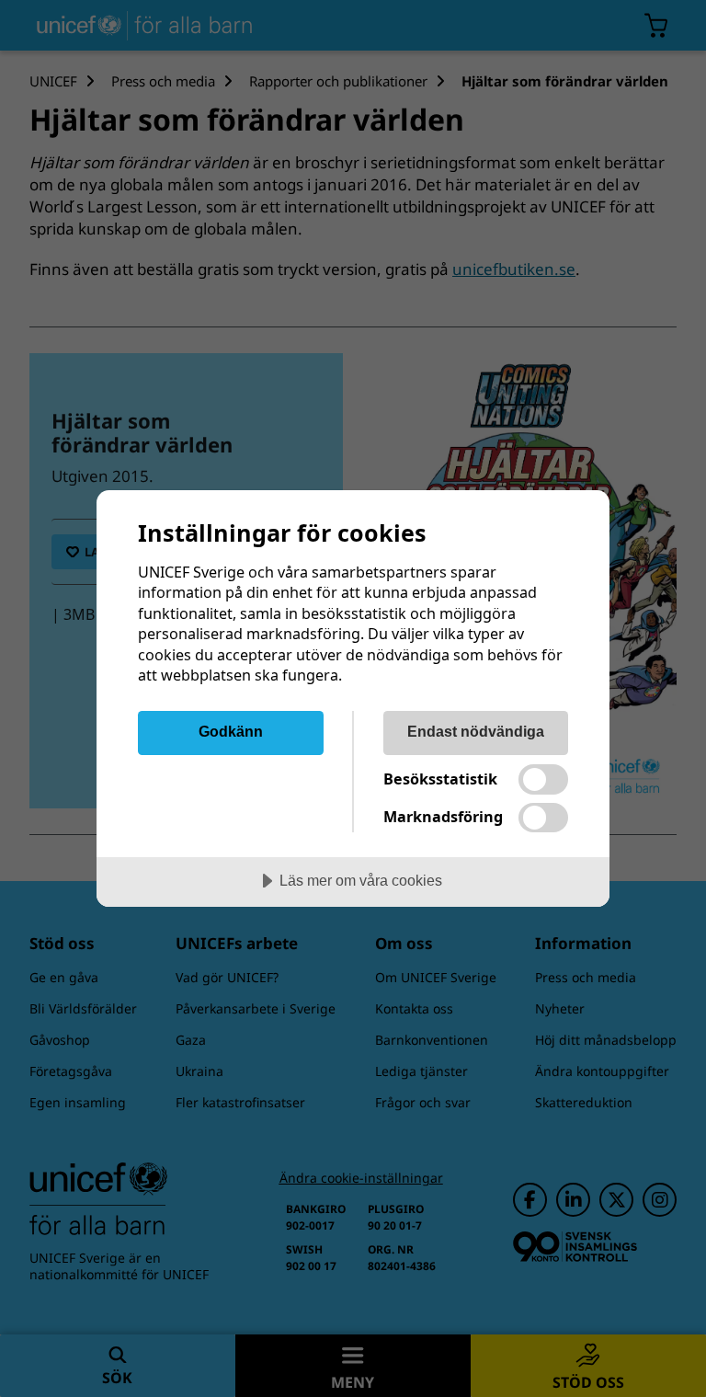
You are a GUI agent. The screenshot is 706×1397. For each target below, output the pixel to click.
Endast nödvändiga (475, 731)
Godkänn (231, 731)
